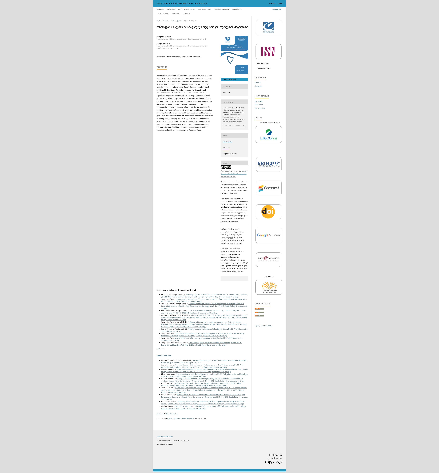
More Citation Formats (233, 126)
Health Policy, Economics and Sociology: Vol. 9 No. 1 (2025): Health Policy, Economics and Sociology (204, 370)
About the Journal (186, 9)
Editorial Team (204, 9)
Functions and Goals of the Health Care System (193, 299)
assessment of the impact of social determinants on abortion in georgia (219, 360)
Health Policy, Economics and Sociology (182, 3)
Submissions (237, 9)
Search (277, 9)
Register (272, 3)
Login (280, 3)
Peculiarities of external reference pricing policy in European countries (202, 383)
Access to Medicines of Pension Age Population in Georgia (197, 338)
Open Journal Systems (263, 325)
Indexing (175, 14)
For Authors (163, 14)
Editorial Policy (222, 9)
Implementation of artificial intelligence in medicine (196, 374)
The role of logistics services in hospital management (209, 343)
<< (157, 413)
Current (160, 9)
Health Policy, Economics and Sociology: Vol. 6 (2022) (181, 362)
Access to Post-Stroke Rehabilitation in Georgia (207, 310)
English (258, 83)
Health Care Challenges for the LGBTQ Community (194, 406)
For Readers (259, 101)
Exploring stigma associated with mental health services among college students (216, 294)
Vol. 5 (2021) (176, 21)
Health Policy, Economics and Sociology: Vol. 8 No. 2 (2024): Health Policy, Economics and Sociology (201, 344)
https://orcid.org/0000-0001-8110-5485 (168, 48)
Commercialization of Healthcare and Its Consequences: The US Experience (204, 333)
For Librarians (260, 108)
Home (159, 21)
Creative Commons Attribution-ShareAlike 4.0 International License (234, 174)
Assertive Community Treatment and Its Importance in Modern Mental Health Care (209, 369)
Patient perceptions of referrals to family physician (207, 329)
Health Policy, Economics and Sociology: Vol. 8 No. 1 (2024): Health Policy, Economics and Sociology (200, 297)
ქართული (258, 86)
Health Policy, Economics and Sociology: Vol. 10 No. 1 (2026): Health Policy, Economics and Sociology (203, 334)
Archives (171, 9)
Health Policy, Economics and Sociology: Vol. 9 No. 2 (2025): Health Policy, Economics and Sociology (203, 311)
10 (173, 413)
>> (163, 349)
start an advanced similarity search (180, 418)
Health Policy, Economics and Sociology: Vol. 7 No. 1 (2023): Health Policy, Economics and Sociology (207, 381)
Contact (186, 14)
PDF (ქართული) (230, 79)
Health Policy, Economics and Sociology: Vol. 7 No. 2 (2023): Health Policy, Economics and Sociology (203, 407)
